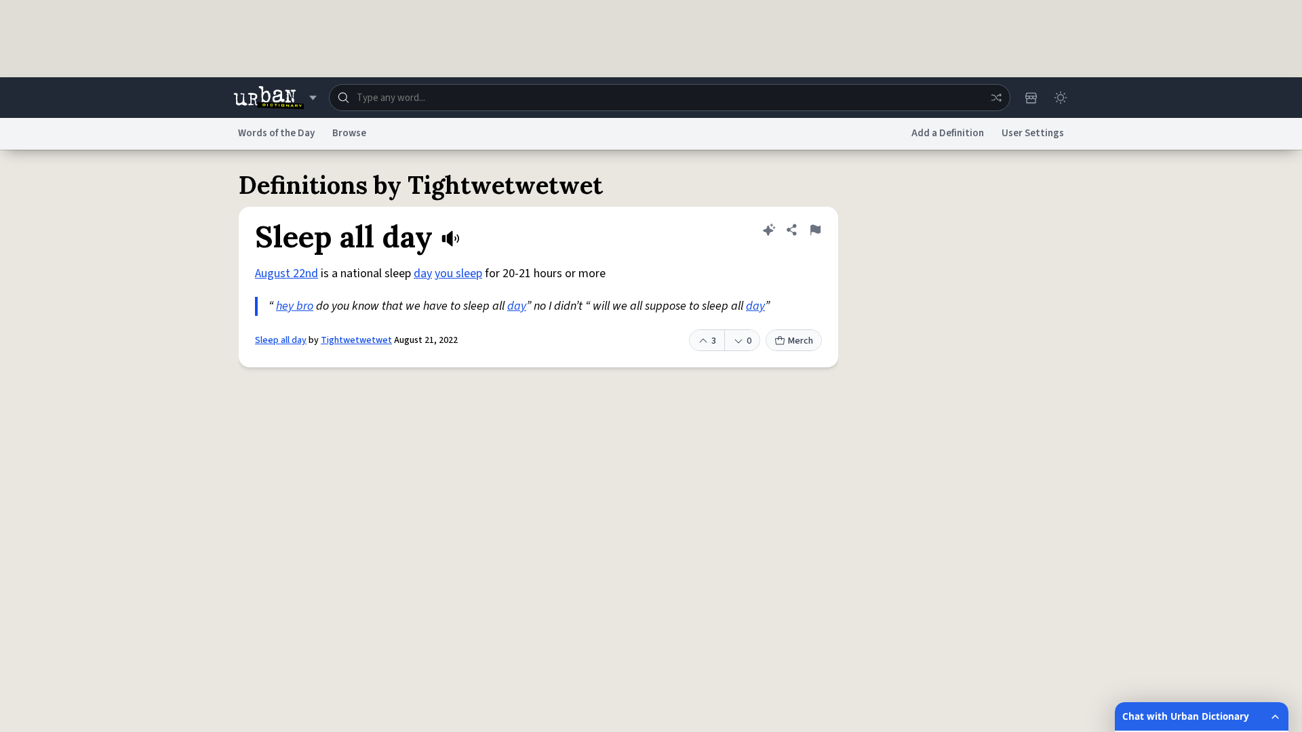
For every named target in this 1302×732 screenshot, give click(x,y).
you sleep (458, 273)
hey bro (294, 306)
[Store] (1031, 97)
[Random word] (996, 97)
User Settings (1033, 133)
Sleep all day (281, 340)
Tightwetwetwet (356, 340)
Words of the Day (276, 133)
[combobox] (669, 97)
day (423, 273)
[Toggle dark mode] (1060, 97)
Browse (349, 133)
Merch (800, 341)
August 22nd (286, 273)
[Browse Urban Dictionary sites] (275, 97)
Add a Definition (947, 133)
